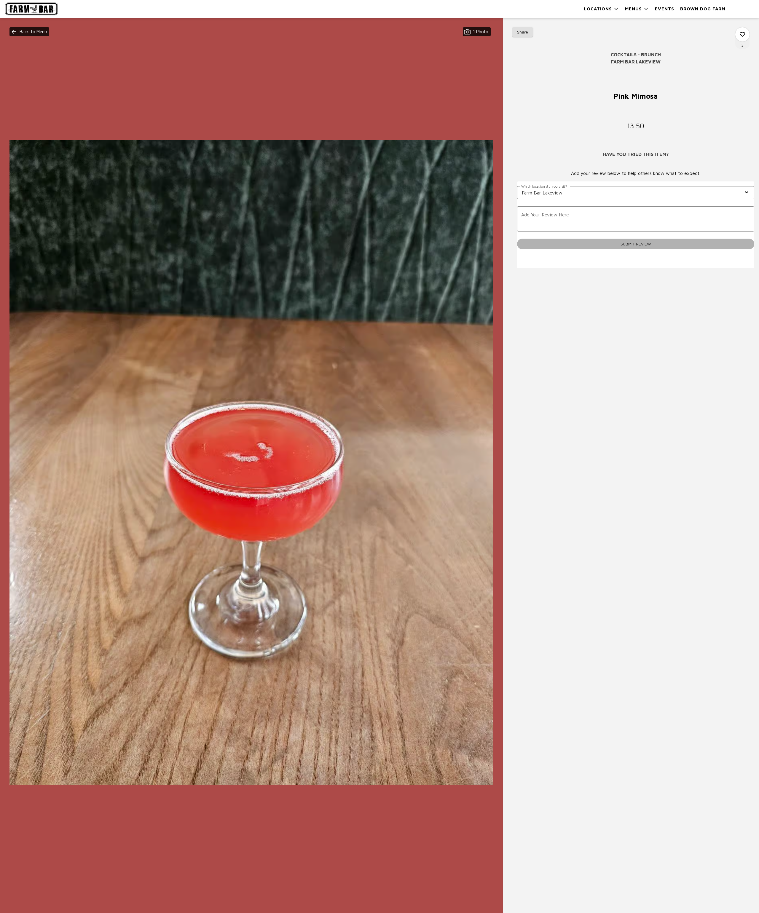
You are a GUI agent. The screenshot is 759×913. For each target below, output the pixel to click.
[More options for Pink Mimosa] (742, 34)
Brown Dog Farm (702, 8)
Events (664, 8)
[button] (601, 9)
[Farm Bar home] (31, 8)
